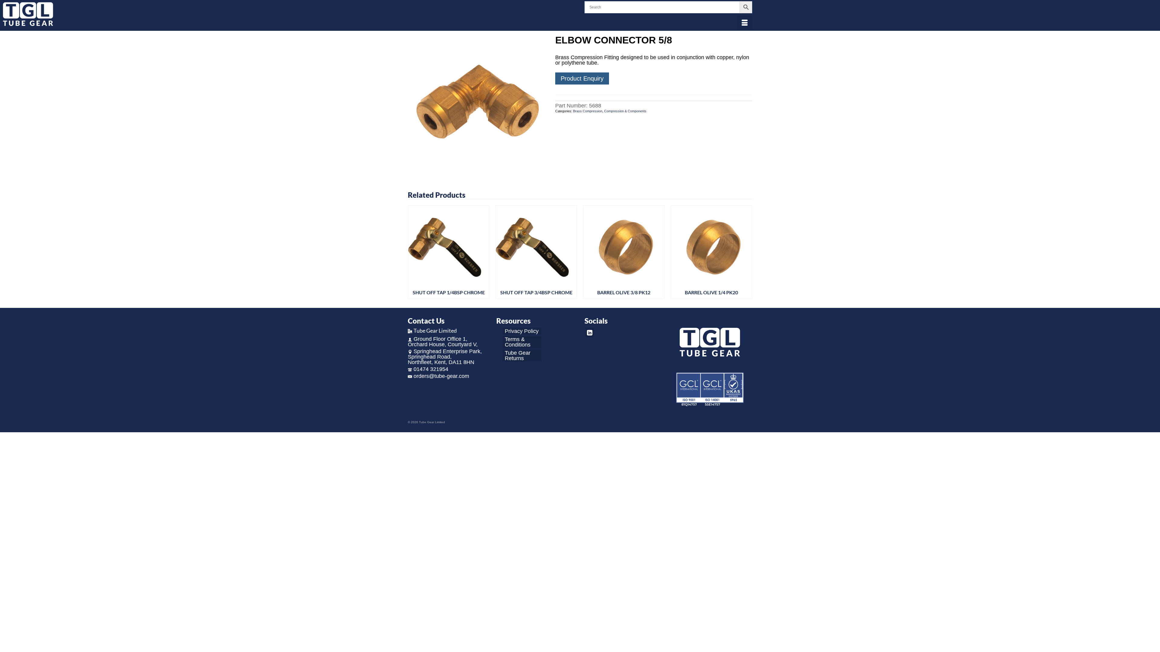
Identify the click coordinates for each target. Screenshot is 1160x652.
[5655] (477, 104)
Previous (413, 252)
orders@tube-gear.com (441, 376)
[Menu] (744, 23)
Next (747, 252)
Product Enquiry (582, 78)
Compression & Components (625, 111)
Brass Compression (587, 111)
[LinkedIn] (589, 332)
